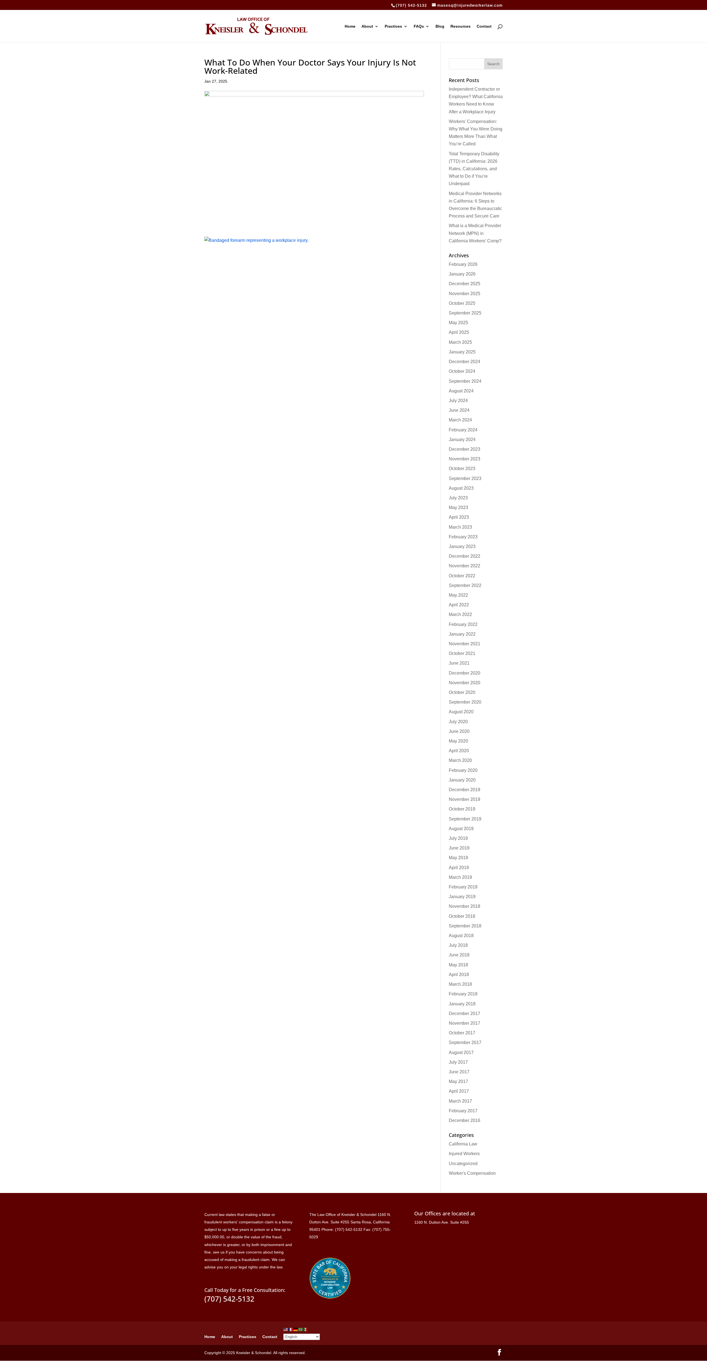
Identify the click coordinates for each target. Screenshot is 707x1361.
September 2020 (465, 702)
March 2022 (460, 614)
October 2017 (462, 1032)
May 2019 (458, 857)
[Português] (300, 1329)
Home (350, 26)
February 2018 (463, 994)
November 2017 (464, 1023)
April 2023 (459, 517)
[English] (285, 1329)
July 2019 (458, 838)
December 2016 (464, 1120)
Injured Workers (464, 1153)
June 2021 (459, 663)
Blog (440, 26)
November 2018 (464, 906)
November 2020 (464, 682)
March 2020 (460, 760)
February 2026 (463, 264)
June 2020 (459, 731)
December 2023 (464, 449)
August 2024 (461, 391)
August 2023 (461, 488)
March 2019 (460, 877)
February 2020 (463, 770)
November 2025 (464, 293)
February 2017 (463, 1110)
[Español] (305, 1329)
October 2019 (462, 809)
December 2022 (464, 556)
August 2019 (461, 828)
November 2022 (464, 565)
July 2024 (458, 400)
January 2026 (462, 274)
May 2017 (458, 1081)
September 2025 (465, 313)
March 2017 (460, 1101)
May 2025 (458, 322)
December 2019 (464, 789)
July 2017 (458, 1062)
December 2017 (464, 1013)
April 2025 (459, 332)
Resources (460, 26)
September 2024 (465, 381)
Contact (484, 26)
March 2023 (460, 527)
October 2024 (462, 371)
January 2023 (462, 546)
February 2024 (463, 430)
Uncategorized (463, 1163)
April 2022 (459, 604)
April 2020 (459, 750)
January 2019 (462, 896)
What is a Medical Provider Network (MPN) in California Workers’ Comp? (475, 233)
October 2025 (462, 303)
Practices (393, 26)
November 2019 (464, 799)
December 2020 (464, 673)
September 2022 (465, 585)
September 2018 (465, 926)
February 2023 (463, 536)
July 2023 (458, 497)
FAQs (419, 26)
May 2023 (458, 507)
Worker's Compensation (472, 1173)
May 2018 (458, 965)
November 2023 (464, 459)
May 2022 (458, 595)
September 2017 (465, 1042)
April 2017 (459, 1091)
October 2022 (462, 575)
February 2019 (463, 887)
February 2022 (463, 624)
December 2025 (464, 283)
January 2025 (462, 352)
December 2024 (464, 361)
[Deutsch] (295, 1329)
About (367, 26)
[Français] (290, 1329)
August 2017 (461, 1052)
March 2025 (460, 342)
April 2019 (459, 867)
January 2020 (462, 780)
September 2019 (465, 819)
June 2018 (459, 955)
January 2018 (462, 1003)
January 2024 (462, 439)
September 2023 (465, 478)
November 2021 (464, 643)
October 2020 (462, 692)
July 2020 (458, 721)
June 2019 (459, 848)
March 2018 (460, 984)
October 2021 (462, 653)
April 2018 (459, 974)
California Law (463, 1144)
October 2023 (462, 468)
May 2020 (458, 741)
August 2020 (461, 711)
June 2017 (459, 1071)
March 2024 (460, 420)
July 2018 (458, 945)
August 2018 (461, 935)
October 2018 (462, 916)
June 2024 (459, 410)
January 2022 (462, 634)
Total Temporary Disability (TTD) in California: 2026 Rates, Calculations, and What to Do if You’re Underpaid (474, 168)
